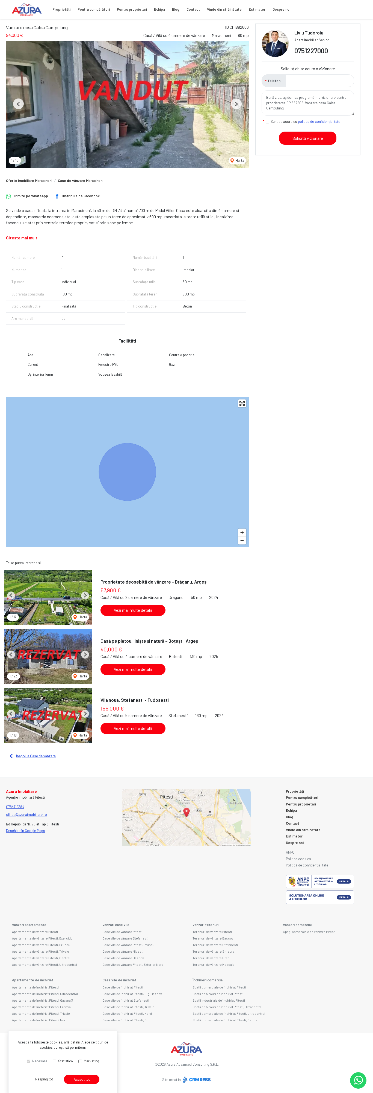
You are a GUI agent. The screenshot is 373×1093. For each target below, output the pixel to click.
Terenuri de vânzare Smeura (213, 951)
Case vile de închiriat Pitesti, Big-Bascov (132, 994)
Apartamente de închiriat (32, 980)
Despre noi (281, 9)
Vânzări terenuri (205, 925)
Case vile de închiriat (119, 980)
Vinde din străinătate (224, 9)
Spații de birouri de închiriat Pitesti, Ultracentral (227, 1007)
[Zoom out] (242, 540)
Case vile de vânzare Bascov (123, 958)
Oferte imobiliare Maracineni (29, 180)
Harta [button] (239, 160)
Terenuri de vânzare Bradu (212, 958)
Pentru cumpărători (94, 9)
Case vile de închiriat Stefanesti (125, 1000)
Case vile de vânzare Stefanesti (125, 938)
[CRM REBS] (196, 1079)
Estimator (257, 9)
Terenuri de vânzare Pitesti (212, 931)
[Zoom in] (242, 533)
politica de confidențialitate (319, 121)
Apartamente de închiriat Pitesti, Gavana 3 (42, 1000)
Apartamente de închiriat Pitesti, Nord (39, 1020)
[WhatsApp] (358, 1080)
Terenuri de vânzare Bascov (213, 938)
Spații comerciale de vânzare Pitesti (309, 931)
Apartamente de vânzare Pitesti (35, 931)
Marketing (91, 1061)
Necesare (39, 1061)
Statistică (65, 1061)
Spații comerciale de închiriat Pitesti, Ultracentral (229, 1013)
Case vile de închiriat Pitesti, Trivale (128, 1007)
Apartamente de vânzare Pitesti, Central (41, 958)
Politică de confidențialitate (307, 865)
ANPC (290, 852)
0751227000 (311, 51)
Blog (175, 9)
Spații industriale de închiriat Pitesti (219, 1000)
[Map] (127, 472)
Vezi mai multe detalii (133, 610)
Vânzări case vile (115, 925)
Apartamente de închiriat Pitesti (35, 987)
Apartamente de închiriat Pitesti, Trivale (41, 1013)
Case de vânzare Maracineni (80, 180)
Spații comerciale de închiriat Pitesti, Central (225, 1020)
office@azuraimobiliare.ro (26, 814)
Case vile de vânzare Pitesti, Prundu (128, 945)
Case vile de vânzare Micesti (122, 951)
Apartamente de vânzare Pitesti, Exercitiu (42, 938)
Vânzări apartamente (29, 925)
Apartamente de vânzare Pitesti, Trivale (40, 951)
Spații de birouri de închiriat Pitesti (218, 994)
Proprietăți (61, 9)
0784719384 (15, 807)
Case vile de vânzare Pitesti (122, 931)
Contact (193, 9)
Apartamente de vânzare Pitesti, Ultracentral (44, 964)
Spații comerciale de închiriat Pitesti (219, 987)
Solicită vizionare (307, 138)
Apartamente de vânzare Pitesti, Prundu (41, 945)
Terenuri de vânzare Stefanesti (215, 945)
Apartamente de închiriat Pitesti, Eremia (41, 1007)
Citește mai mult (21, 237)
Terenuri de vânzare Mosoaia (213, 964)
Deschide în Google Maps (25, 830)
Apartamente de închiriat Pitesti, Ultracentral (45, 994)
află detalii (72, 1042)
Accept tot (82, 1079)
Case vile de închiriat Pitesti (122, 987)
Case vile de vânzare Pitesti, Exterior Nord (133, 964)
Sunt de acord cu (305, 121)
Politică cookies (298, 859)
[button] (18, 103)
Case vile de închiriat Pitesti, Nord (127, 1013)
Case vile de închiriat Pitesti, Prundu (128, 1020)
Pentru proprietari (132, 9)
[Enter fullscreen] (242, 403)
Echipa (159, 9)
